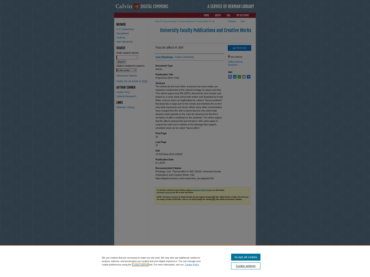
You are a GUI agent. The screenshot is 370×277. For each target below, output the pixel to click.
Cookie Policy (192, 264)
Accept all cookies (245, 257)
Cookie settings (140, 264)
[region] (185, 261)
